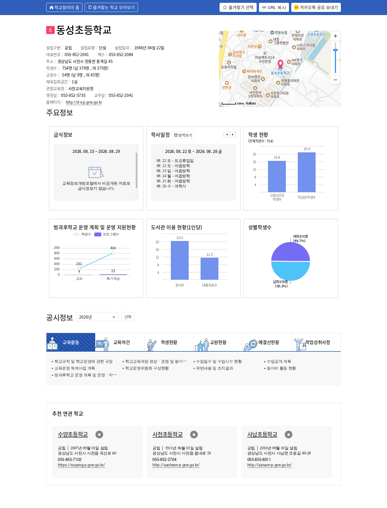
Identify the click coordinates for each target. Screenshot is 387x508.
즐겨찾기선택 (99, 434)
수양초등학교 (73, 434)
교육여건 (120, 342)
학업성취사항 (316, 342)
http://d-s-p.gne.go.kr (84, 102)
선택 (127, 316)
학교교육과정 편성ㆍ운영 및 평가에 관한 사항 (164, 362)
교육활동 (71, 342)
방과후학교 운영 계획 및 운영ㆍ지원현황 (89, 375)
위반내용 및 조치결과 (214, 368)
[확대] (335, 35)
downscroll (136, 195)
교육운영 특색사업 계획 (74, 368)
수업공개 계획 (279, 362)
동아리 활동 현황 (281, 368)
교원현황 (218, 342)
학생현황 (169, 342)
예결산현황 (267, 342)
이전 (227, 134)
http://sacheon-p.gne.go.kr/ (176, 465)
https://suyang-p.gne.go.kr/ (81, 465)
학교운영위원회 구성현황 (147, 368)
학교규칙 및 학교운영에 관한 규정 (83, 362)
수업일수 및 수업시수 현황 (219, 362)
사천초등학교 (167, 434)
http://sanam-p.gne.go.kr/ (269, 465)
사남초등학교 (262, 434)
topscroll (136, 150)
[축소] (335, 79)
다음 (233, 134)
